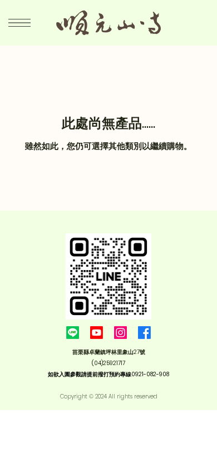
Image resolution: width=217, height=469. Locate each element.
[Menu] (19, 22)
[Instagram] (120, 332)
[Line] (72, 332)
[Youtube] (96, 332)
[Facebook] (144, 332)
